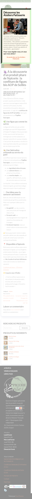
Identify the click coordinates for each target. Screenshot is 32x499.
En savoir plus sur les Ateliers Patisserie (16, 58)
